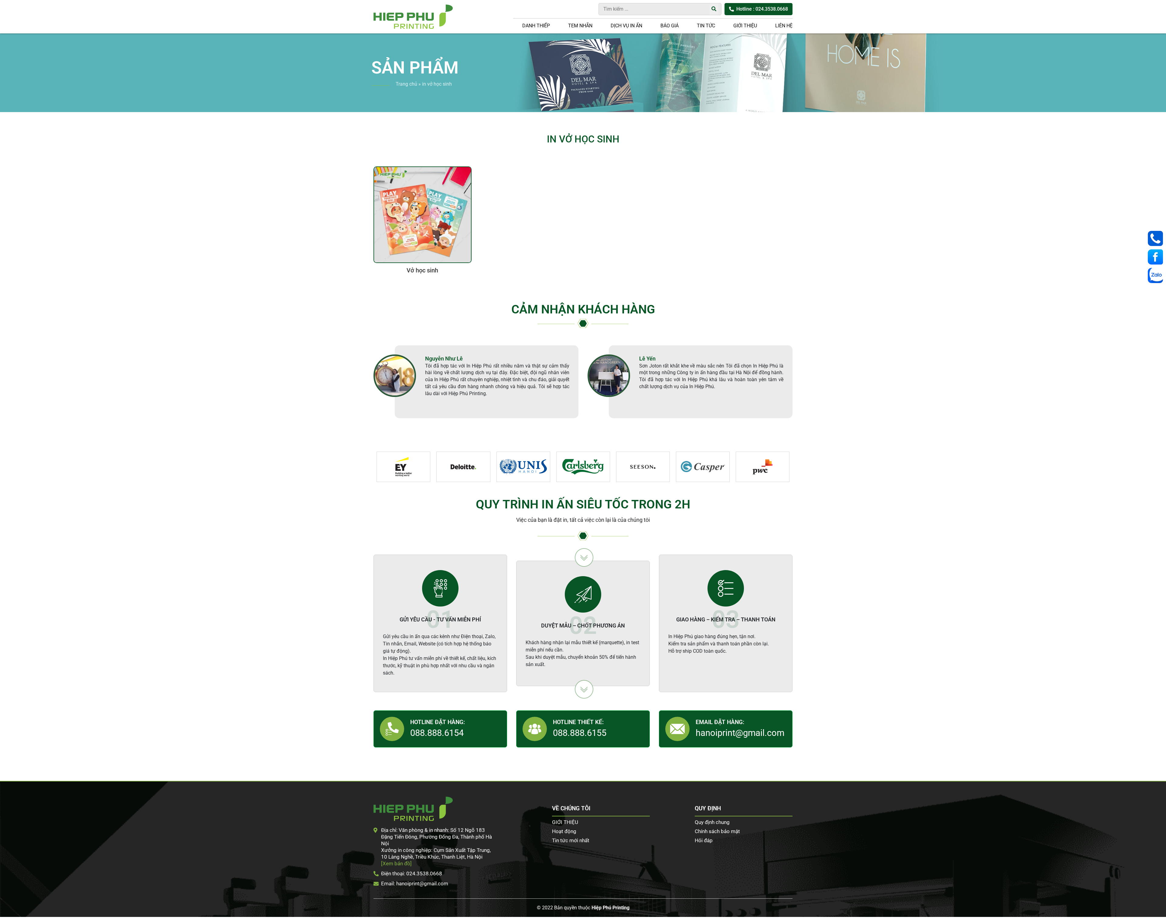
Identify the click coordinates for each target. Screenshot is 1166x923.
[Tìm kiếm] (714, 9)
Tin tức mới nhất (570, 840)
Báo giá (669, 26)
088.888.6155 (579, 733)
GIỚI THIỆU (745, 26)
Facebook (1157, 257)
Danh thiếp (536, 26)
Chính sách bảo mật (717, 831)
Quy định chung (712, 822)
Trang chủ (406, 84)
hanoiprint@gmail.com (740, 733)
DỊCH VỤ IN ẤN (626, 26)
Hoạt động (564, 831)
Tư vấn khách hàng (1157, 238)
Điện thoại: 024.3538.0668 (411, 873)
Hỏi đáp (704, 840)
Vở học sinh (422, 270)
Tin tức (706, 26)
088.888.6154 (437, 733)
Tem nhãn (580, 26)
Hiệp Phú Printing (610, 908)
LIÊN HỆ (784, 26)
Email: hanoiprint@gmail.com (414, 883)
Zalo (1157, 275)
